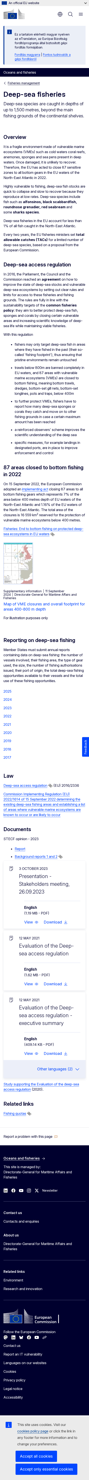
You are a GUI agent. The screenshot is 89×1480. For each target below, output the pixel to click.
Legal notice (12, 1389)
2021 (7, 724)
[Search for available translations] (52, 534)
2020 (7, 733)
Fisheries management (24, 83)
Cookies (9, 1371)
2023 (7, 708)
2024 (7, 699)
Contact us (12, 1345)
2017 (7, 757)
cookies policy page (32, 1431)
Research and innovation (22, 1289)
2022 (7, 716)
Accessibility (13, 1397)
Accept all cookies (36, 1456)
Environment (13, 1280)
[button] (31, 922)
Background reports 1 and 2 (36, 856)
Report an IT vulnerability (22, 1354)
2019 (7, 741)
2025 (7, 691)
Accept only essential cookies (46, 1469)
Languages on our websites (24, 1363)
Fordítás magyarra (27, 54)
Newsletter (50, 1190)
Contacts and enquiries (21, 1221)
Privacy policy (14, 1380)
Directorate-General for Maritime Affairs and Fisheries (37, 1246)
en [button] (60, 14)
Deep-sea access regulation (25, 785)
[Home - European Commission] (14, 14)
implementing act (35, 489)
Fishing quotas (14, 1113)
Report (20, 849)
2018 (7, 749)
